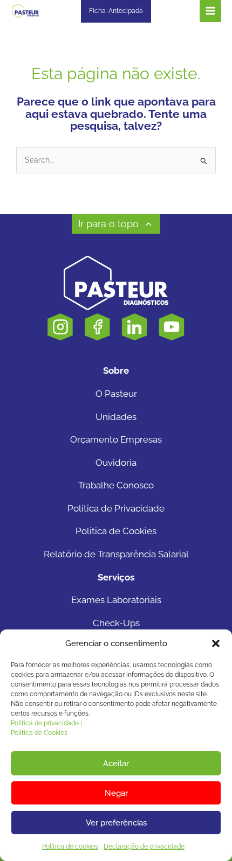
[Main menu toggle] (211, 11)
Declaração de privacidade (144, 846)
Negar (116, 793)
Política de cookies (70, 846)
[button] (215, 643)
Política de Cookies (39, 733)
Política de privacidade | (46, 723)
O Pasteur (116, 393)
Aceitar (116, 763)
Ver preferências (116, 823)
